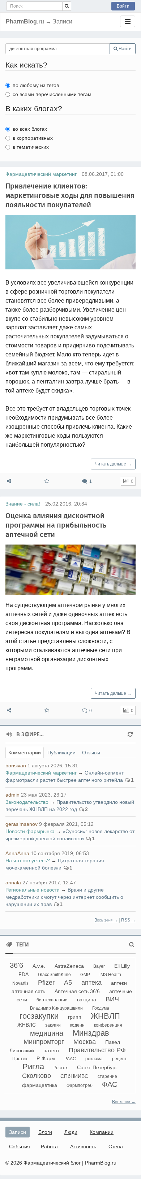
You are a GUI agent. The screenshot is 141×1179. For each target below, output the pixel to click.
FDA (23, 974)
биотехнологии (52, 999)
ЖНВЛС (26, 1025)
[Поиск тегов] (132, 944)
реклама (94, 1058)
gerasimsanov (21, 824)
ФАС (109, 1084)
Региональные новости (32, 890)
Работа (49, 1146)
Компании (102, 1132)
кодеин (77, 1025)
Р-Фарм (46, 1058)
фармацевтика (39, 1085)
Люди (70, 1132)
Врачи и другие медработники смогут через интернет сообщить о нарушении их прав (64, 897)
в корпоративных (33, 138)
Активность (83, 1146)
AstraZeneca (69, 966)
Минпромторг (44, 1041)
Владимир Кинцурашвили (56, 1008)
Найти (125, 48)
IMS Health (110, 974)
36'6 (16, 965)
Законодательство (26, 802)
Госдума (100, 1008)
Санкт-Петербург (97, 1067)
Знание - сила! (22, 504)
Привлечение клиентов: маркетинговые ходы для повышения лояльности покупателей (69, 195)
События (19, 1146)
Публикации (61, 752)
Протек (19, 1058)
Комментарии (24, 752)
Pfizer (46, 982)
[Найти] (66, 6)
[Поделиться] (9, 481)
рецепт (119, 1058)
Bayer (99, 966)
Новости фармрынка (30, 831)
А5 (68, 982)
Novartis (20, 983)
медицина (46, 1033)
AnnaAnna (17, 853)
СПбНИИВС (74, 1076)
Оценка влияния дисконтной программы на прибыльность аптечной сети (55, 525)
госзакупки (39, 1015)
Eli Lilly (122, 966)
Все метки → (124, 1101)
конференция (108, 1025)
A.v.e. (39, 966)
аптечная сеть (28, 991)
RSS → (128, 920)
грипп (74, 1017)
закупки (53, 1025)
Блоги (45, 1132)
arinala (13, 882)
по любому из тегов (36, 85)
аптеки (119, 983)
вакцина (86, 999)
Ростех (61, 1067)
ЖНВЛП (105, 1015)
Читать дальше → (113, 464)
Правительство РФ (97, 1050)
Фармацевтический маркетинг (41, 174)
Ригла (33, 1066)
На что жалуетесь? (27, 860)
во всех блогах (30, 129)
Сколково (36, 1075)
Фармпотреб (80, 1085)
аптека (91, 982)
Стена (115, 1146)
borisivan (15, 765)
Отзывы (91, 752)
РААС (70, 1058)
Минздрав (91, 1032)
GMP (85, 974)
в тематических (31, 147)
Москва (84, 1041)
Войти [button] (123, 6)
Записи (17, 1132)
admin (12, 795)
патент (51, 1050)
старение (107, 1076)
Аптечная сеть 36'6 (77, 991)
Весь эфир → (106, 920)
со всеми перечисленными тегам (52, 94)
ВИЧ (112, 999)
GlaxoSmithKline (54, 974)
